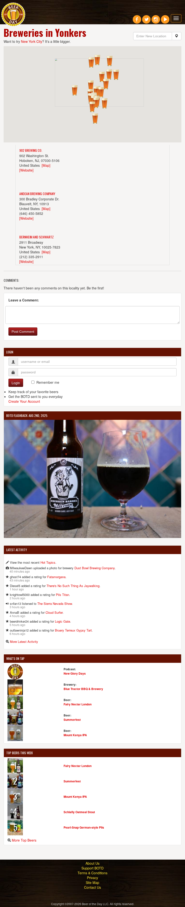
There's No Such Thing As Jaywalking (72, 585)
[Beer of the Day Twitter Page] (146, 21)
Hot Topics (47, 562)
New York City (31, 41)
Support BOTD (92, 868)
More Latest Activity (24, 641)
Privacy (92, 877)
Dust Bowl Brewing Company (94, 568)
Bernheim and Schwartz (36, 236)
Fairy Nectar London (78, 704)
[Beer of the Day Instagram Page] (156, 21)
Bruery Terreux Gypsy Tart (73, 630)
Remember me (47, 382)
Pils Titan (62, 594)
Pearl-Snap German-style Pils (84, 827)
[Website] (26, 170)
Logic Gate (62, 621)
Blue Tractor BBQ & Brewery (83, 689)
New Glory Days (75, 673)
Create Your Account (24, 401)
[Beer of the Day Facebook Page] (137, 21)
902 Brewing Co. (30, 150)
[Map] (46, 165)
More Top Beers (24, 840)
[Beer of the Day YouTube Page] (165, 21)
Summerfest (72, 719)
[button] (97, 60)
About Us (92, 863)
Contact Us (92, 887)
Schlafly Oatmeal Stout (79, 812)
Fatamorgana (56, 577)
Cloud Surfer (54, 612)
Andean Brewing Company (37, 193)
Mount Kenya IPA (75, 735)
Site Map (92, 882)
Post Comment (23, 331)
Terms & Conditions (92, 872)
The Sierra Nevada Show (54, 603)
